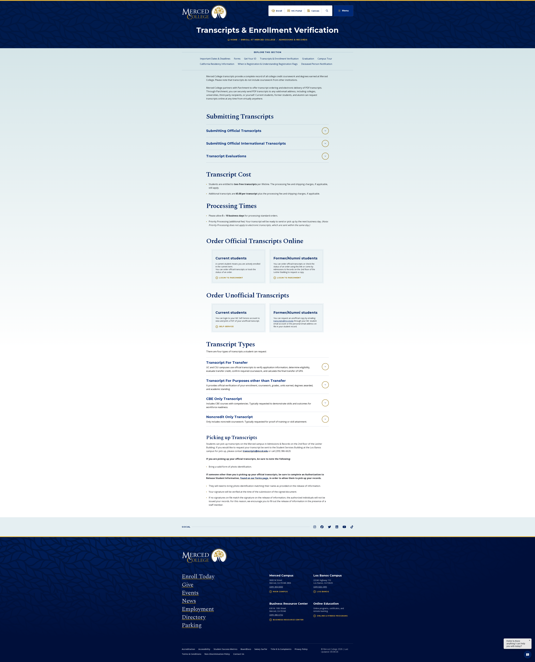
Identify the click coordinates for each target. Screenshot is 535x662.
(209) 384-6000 (276, 587)
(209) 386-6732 (276, 615)
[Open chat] (528, 655)
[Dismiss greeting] (529, 640)
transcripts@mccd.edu (283, 321)
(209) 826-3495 (320, 587)
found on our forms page (254, 478)
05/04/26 (334, 651)
